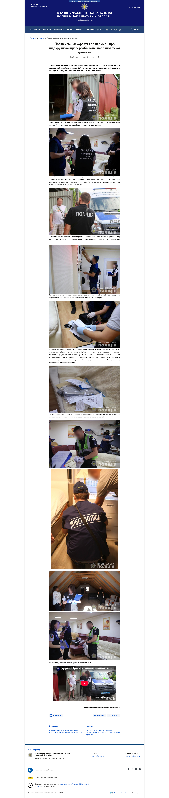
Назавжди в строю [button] (94, 30)
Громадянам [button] (59, 30)
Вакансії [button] (70, 30)
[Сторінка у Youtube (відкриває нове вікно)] (115, 30)
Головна (33, 38)
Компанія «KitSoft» (120, 793)
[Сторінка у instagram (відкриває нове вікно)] (120, 30)
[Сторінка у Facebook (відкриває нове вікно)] (107, 30)
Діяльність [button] (47, 30)
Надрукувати (57, 715)
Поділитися (100, 715)
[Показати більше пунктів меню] (104, 29)
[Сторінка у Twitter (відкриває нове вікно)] (111, 30)
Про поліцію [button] (35, 30)
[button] (36, 750)
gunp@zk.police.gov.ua (132, 756)
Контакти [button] (79, 30)
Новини (41, 38)
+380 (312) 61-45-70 (97, 756)
